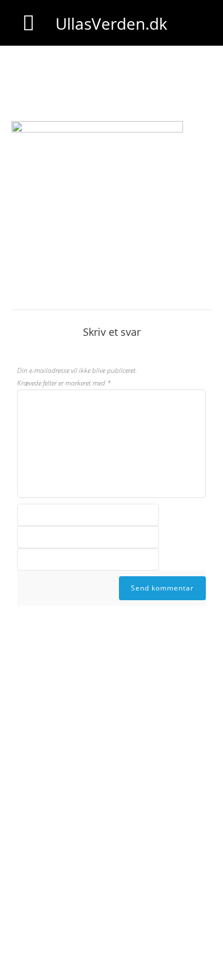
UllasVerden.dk (111, 23)
